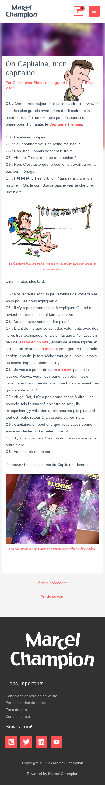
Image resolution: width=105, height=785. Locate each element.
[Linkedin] (41, 742)
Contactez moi (17, 717)
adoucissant (47, 349)
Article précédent (52, 583)
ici (91, 465)
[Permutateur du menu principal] (94, 11)
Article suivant (52, 596)
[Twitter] (26, 742)
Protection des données (25, 703)
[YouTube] (56, 742)
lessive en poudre (34, 342)
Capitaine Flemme (65, 124)
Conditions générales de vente (31, 696)
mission (64, 370)
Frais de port (16, 710)
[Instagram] (11, 742)
